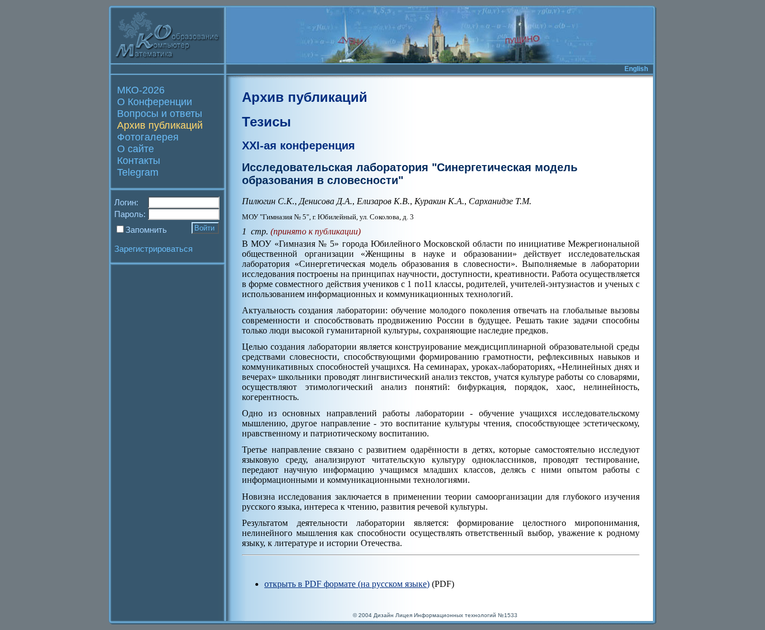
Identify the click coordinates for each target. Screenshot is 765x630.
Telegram (137, 172)
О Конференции (154, 101)
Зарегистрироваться (153, 248)
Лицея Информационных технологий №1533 (456, 615)
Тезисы (266, 121)
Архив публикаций (160, 125)
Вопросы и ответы (159, 113)
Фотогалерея (148, 137)
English (636, 69)
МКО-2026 (141, 90)
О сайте (135, 148)
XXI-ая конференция (298, 145)
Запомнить (146, 229)
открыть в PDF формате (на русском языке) (347, 584)
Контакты (138, 160)
